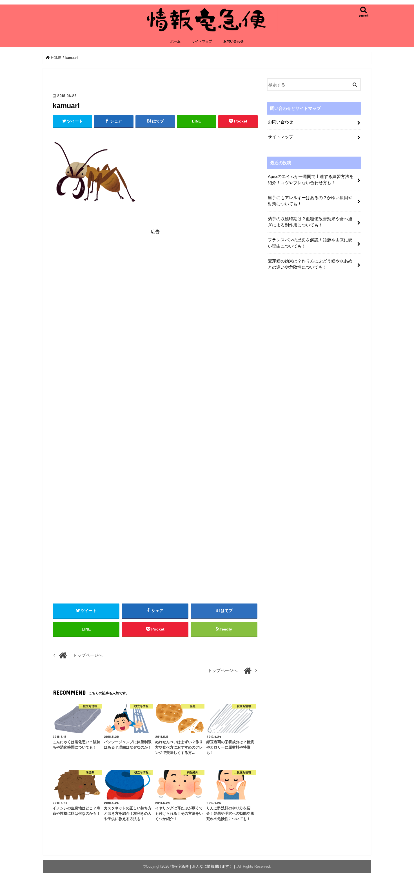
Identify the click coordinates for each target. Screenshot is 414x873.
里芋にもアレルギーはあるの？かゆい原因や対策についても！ (310, 200)
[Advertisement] (155, 290)
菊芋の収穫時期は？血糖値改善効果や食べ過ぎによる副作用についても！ (310, 222)
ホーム (175, 41)
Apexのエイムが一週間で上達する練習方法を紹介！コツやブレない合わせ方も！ (310, 179)
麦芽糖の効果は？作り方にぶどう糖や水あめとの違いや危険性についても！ (310, 264)
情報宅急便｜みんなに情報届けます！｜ (203, 866)
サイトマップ (202, 41)
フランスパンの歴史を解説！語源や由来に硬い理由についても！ (310, 243)
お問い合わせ (233, 41)
